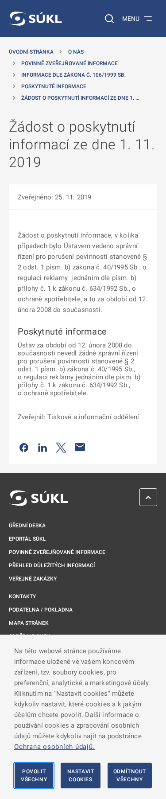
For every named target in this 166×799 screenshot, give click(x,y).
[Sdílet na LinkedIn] (42, 447)
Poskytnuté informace (53, 86)
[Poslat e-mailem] (80, 447)
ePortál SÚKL (27, 539)
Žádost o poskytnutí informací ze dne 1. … (80, 98)
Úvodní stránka (31, 52)
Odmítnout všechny (129, 775)
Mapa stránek (29, 623)
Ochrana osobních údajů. (54, 747)
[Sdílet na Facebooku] (24, 447)
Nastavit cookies (80, 775)
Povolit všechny (34, 775)
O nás (76, 52)
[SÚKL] (35, 18)
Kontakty (22, 596)
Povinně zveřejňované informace (69, 63)
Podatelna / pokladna (41, 610)
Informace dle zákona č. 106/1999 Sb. (73, 75)
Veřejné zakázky (33, 579)
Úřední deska (27, 525)
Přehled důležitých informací (52, 565)
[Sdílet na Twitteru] (61, 447)
